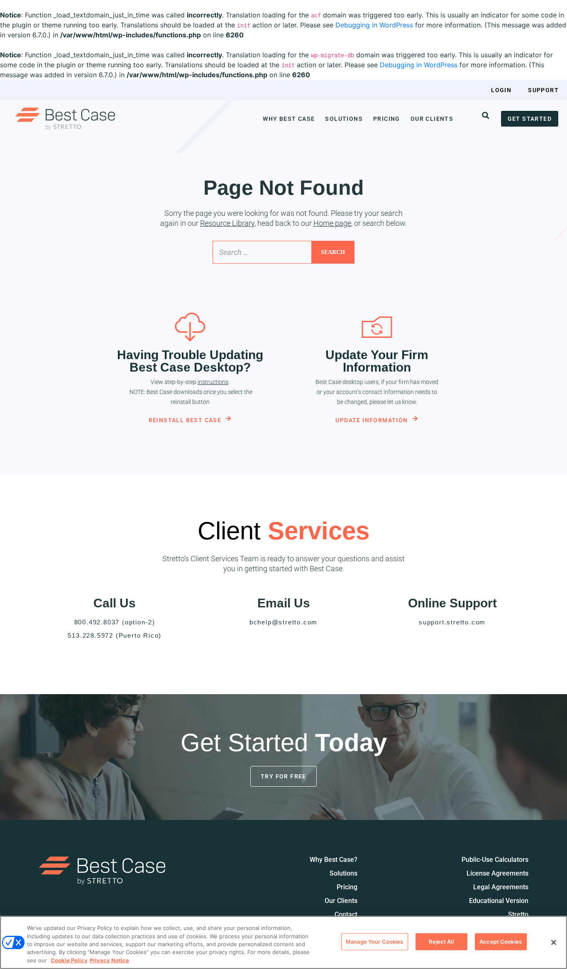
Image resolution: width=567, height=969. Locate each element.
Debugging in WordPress (374, 25)
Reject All (441, 941)
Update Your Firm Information (376, 361)
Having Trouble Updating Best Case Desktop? (190, 361)
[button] (485, 115)
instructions (213, 382)
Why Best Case (289, 118)
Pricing (386, 118)
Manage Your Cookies (374, 941)
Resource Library (227, 223)
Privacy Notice (109, 960)
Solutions (344, 118)
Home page (332, 223)
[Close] (554, 942)
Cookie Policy (69, 960)
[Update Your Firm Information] (377, 327)
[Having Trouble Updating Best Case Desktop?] (190, 327)
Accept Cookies (500, 941)
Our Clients (432, 118)
